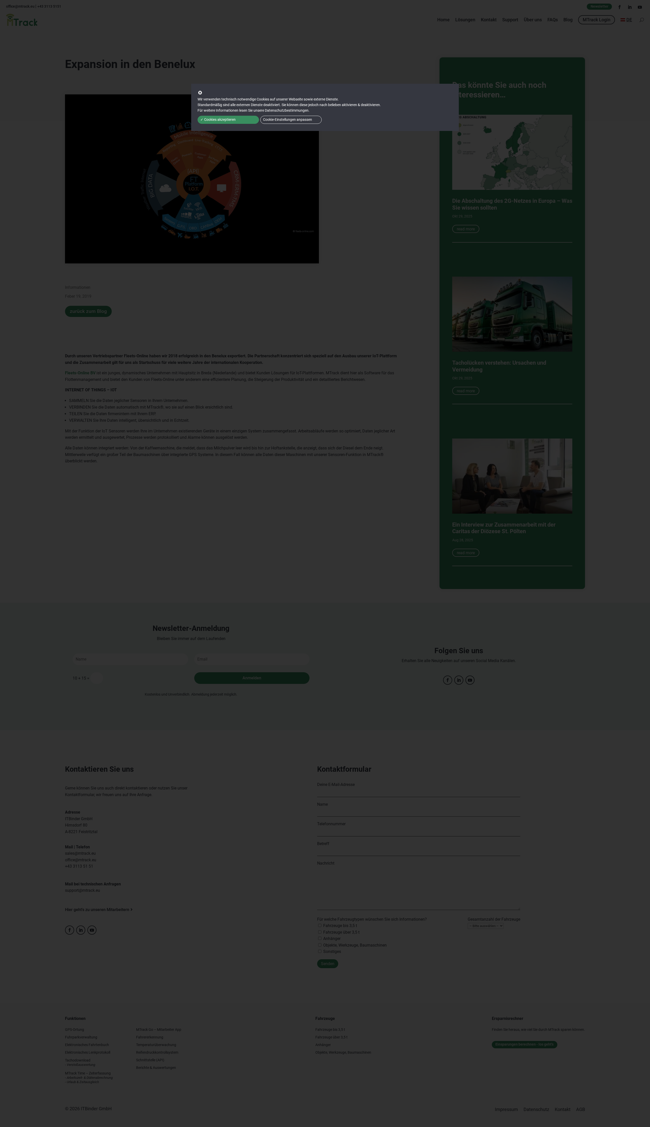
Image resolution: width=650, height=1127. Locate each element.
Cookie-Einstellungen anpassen (287, 119)
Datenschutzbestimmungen (286, 110)
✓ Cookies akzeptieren (218, 119)
